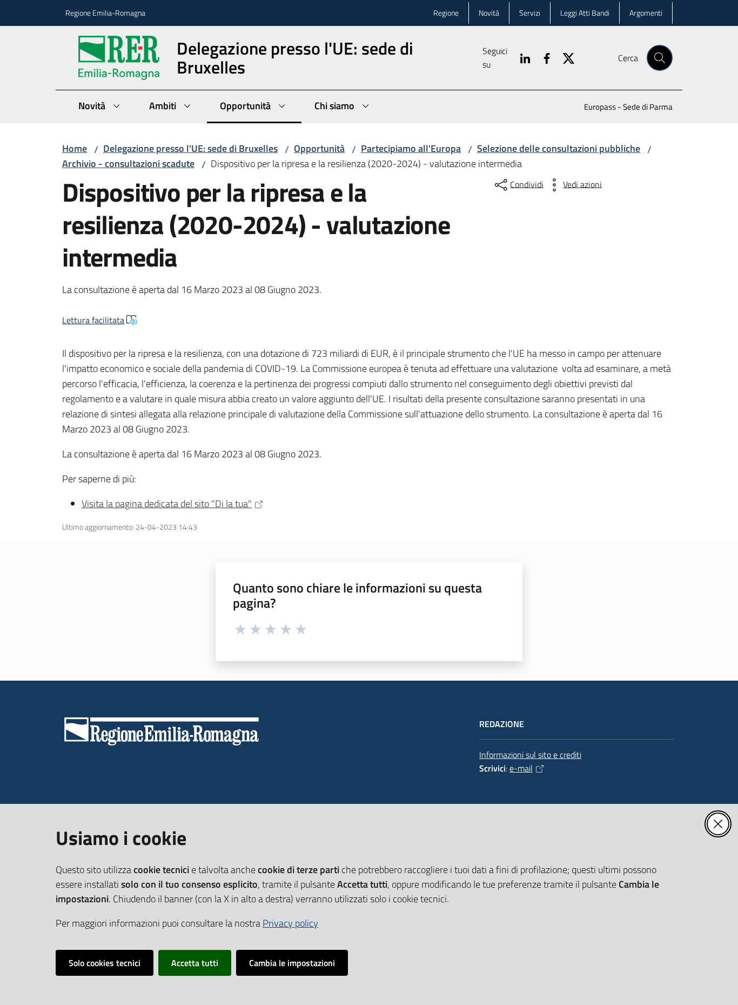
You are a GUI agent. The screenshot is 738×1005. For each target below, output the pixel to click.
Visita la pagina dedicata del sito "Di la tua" (167, 503)
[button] (660, 58)
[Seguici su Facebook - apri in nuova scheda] (542, 57)
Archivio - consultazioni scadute (128, 163)
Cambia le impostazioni (292, 962)
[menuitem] (622, 107)
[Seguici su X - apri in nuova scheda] (564, 57)
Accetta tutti (194, 962)
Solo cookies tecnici (104, 962)
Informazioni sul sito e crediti (530, 754)
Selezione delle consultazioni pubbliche (558, 148)
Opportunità (319, 148)
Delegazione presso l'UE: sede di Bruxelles (190, 148)
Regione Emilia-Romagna (105, 12)
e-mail (521, 768)
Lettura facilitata (93, 320)
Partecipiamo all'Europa (411, 148)
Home (74, 148)
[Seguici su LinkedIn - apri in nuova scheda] (521, 57)
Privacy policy (290, 923)
